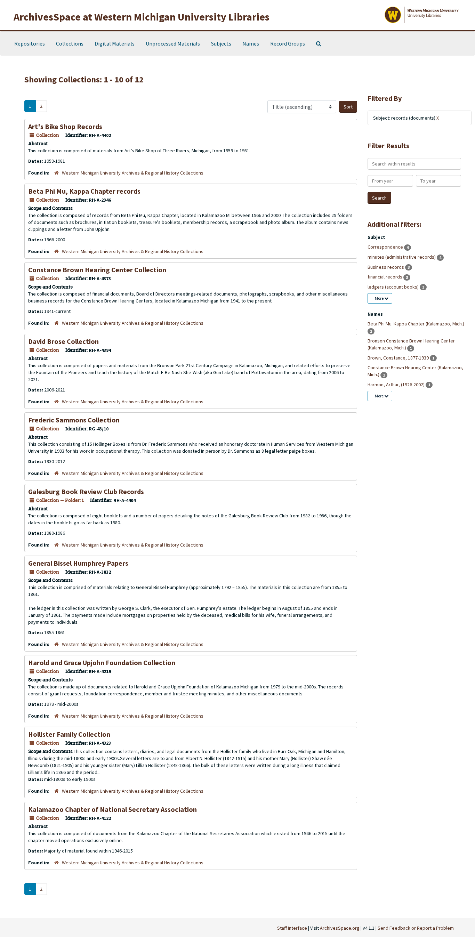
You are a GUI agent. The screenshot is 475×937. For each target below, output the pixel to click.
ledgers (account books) (394, 287)
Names (250, 43)
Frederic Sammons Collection (74, 419)
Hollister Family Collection (69, 734)
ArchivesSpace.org (340, 928)
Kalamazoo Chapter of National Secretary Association (112, 809)
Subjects (221, 43)
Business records (386, 267)
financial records (385, 277)
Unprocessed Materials (173, 43)
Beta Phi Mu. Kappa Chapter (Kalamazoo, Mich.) (416, 324)
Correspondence (386, 247)
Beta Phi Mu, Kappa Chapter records (84, 191)
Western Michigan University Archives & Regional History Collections (132, 173)
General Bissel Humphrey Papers (78, 563)
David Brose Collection (63, 341)
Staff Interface (292, 928)
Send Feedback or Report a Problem (416, 928)
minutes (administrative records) (402, 257)
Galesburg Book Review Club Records (86, 491)
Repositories (29, 43)
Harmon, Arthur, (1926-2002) (397, 384)
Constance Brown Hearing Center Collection (97, 269)
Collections (69, 43)
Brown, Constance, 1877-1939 (399, 358)
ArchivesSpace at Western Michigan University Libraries (141, 16)
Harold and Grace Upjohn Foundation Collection (101, 662)
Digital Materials (115, 43)
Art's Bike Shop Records (65, 126)
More (379, 298)
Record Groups (287, 43)
